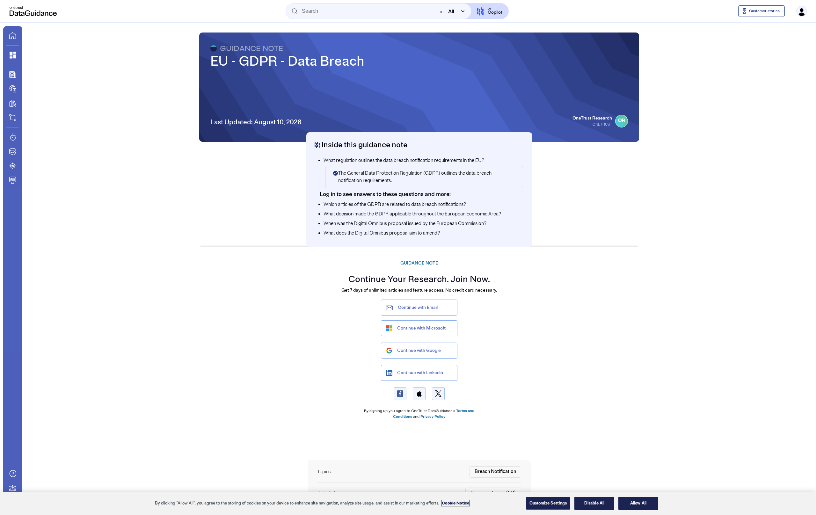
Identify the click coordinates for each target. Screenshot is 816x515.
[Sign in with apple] (419, 393)
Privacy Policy (432, 416)
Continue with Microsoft (421, 328)
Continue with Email (418, 307)
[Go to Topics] (12, 103)
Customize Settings (548, 503)
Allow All (638, 503)
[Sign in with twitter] (438, 393)
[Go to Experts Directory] (12, 488)
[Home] (33, 11)
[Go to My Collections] (12, 55)
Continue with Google (419, 350)
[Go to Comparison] (12, 117)
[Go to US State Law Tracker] (12, 165)
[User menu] (801, 11)
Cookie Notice (455, 503)
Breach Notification (495, 471)
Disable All (594, 503)
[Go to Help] (12, 473)
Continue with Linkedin (420, 372)
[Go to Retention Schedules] (12, 137)
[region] (408, 503)
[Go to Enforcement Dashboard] (12, 180)
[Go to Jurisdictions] (12, 89)
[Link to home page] (12, 35)
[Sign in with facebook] (400, 393)
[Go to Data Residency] (12, 151)
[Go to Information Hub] (12, 74)
